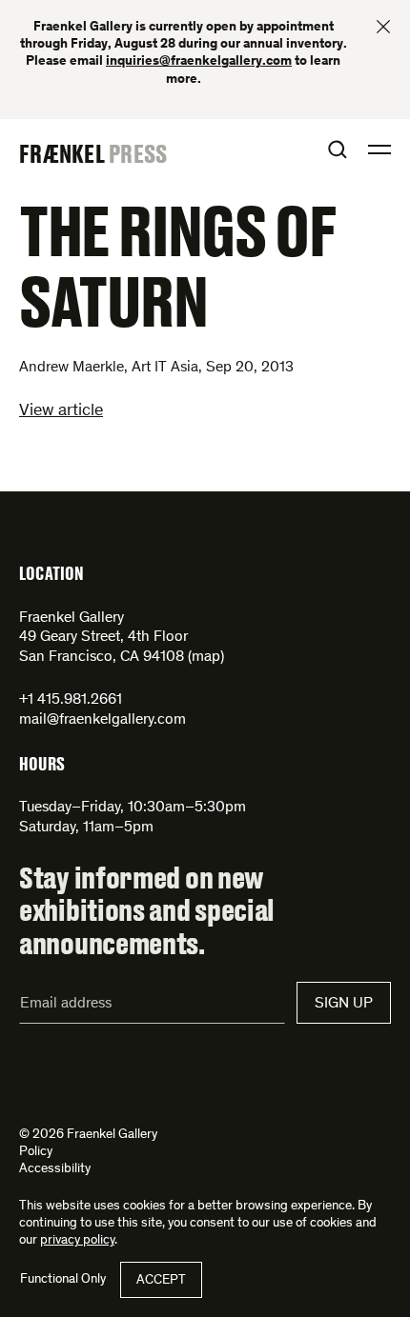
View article (61, 411)
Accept (161, 1280)
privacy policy (77, 1240)
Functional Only (63, 1280)
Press (138, 153)
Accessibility (55, 1169)
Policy (35, 1152)
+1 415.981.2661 (70, 700)
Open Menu (379, 149)
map (206, 657)
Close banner (383, 26)
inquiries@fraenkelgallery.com (199, 62)
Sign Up (344, 1003)
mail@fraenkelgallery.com (102, 720)
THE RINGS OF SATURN (177, 265)
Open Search (337, 149)
